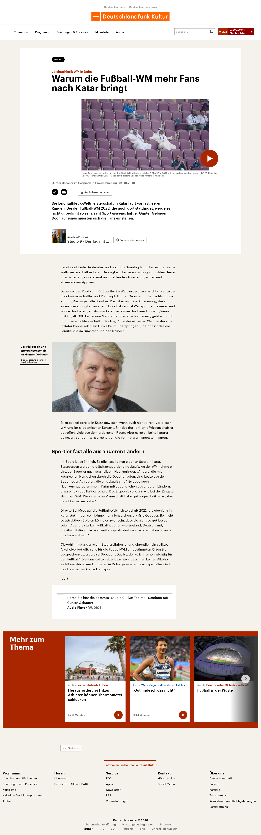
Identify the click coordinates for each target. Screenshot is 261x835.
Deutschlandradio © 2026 (130, 820)
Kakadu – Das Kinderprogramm (23, 795)
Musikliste (102, 32)
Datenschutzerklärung (101, 824)
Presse (214, 784)
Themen (19, 32)
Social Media (166, 784)
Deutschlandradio (221, 778)
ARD (101, 828)
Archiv (120, 32)
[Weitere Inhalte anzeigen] (244, 679)
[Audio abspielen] (209, 158)
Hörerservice (166, 778)
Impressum (167, 824)
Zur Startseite (71, 747)
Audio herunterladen (97, 192)
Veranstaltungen (117, 801)
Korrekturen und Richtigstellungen (233, 801)
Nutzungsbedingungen (138, 824)
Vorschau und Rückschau (20, 778)
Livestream (61, 778)
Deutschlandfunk (114, 6)
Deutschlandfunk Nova (143, 6)
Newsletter (113, 789)
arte (142, 828)
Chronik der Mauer (164, 828)
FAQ (109, 778)
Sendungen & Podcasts (72, 32)
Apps (109, 784)
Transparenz (218, 795)
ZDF (113, 828)
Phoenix (128, 828)
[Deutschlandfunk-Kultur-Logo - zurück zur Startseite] (130, 16)
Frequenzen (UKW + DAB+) (71, 784)
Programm (42, 32)
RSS (108, 795)
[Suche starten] (211, 32)
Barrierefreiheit (220, 806)
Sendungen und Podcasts (20, 784)
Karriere (215, 789)
